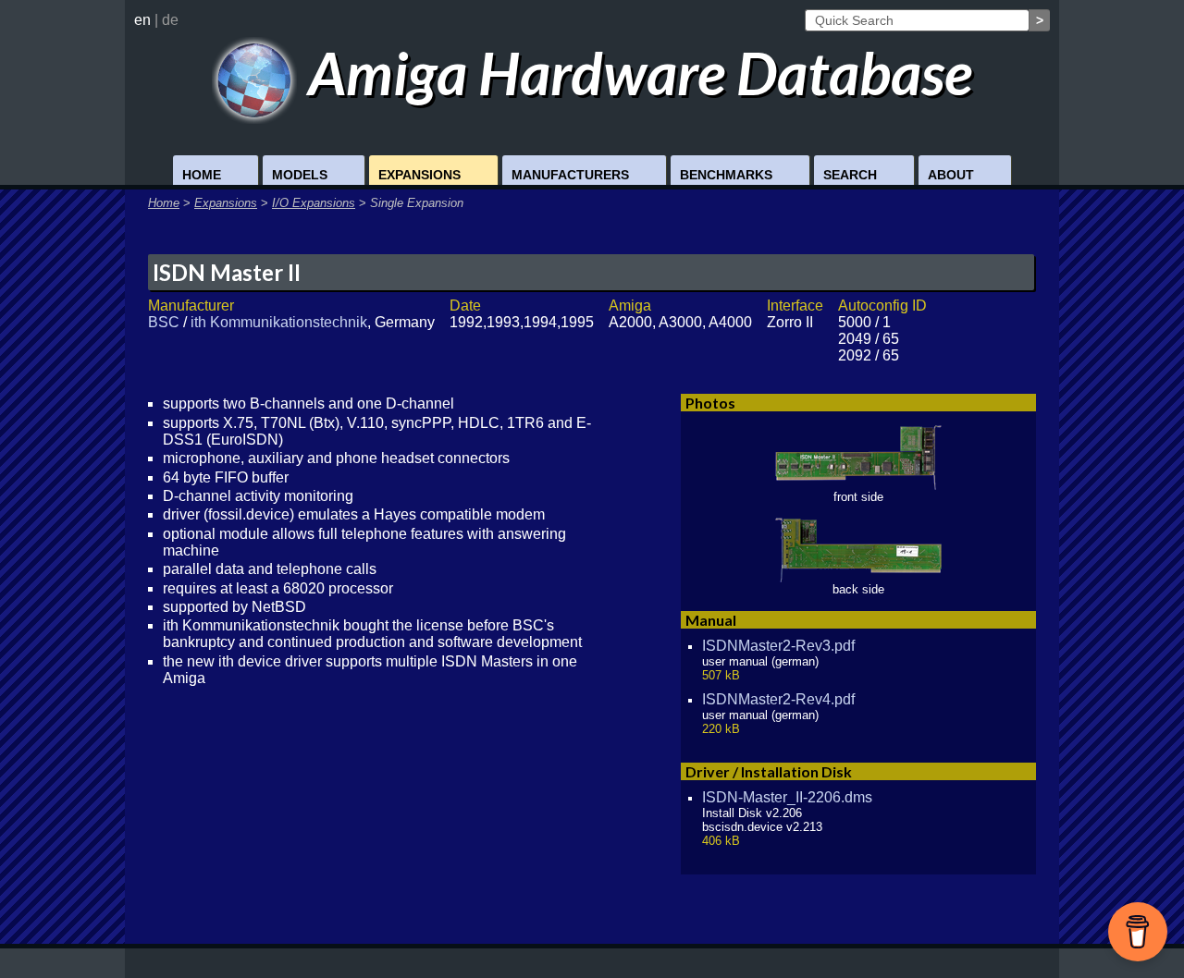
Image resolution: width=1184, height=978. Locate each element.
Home (201, 174)
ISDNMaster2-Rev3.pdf (778, 646)
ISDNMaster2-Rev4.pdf (778, 699)
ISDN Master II (227, 272)
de (170, 20)
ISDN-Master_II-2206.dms (787, 797)
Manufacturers (570, 174)
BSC (163, 322)
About (951, 174)
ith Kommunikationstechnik (279, 322)
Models (299, 174)
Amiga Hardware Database (634, 72)
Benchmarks (726, 174)
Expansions (419, 174)
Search (850, 174)
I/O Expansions (313, 203)
